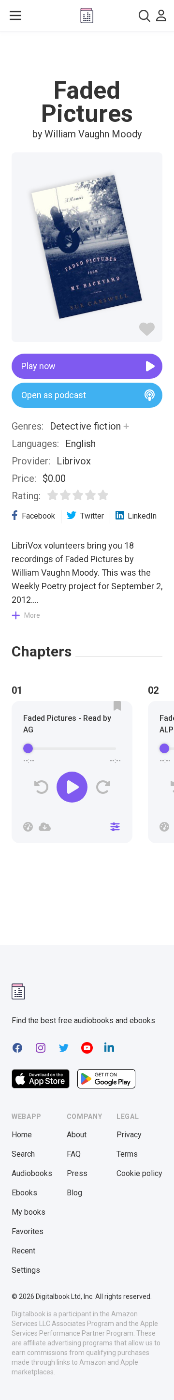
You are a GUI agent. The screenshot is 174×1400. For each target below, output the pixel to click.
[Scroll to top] (156, 1378)
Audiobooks (32, 1173)
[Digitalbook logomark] (18, 991)
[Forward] (102, 787)
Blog (74, 1192)
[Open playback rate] (28, 827)
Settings (26, 1270)
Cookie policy (139, 1173)
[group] (72, 775)
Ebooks (24, 1192)
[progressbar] (72, 748)
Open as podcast (53, 395)
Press (77, 1173)
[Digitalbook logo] (86, 15)
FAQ (74, 1154)
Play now (38, 366)
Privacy (129, 1134)
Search (23, 1154)
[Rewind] (41, 787)
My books (28, 1212)
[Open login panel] (161, 15)
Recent (23, 1250)
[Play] (72, 787)
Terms (127, 1154)
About (77, 1134)
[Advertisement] (87, 55)
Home (22, 1134)
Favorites (28, 1231)
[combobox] (144, 16)
